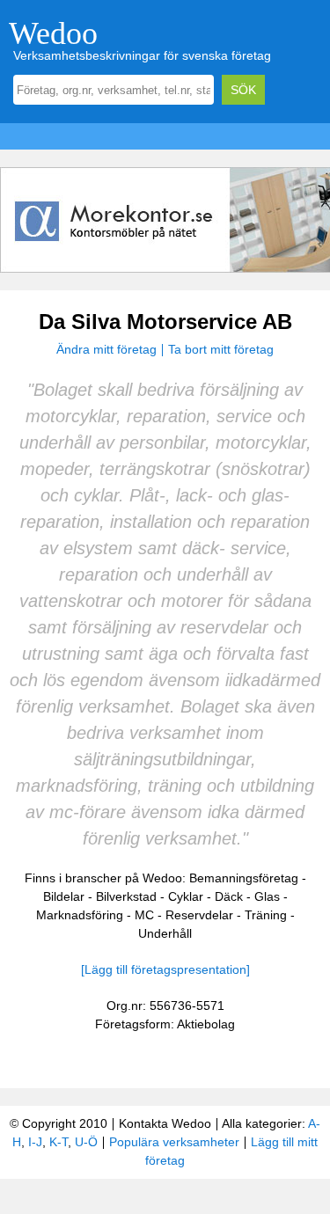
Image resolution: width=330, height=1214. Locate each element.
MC (144, 915)
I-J (35, 1142)
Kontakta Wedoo (165, 1123)
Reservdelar (199, 915)
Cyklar (185, 896)
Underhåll (165, 933)
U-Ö (86, 1142)
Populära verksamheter (174, 1142)
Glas (267, 896)
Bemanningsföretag (243, 878)
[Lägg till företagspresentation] (165, 969)
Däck (229, 896)
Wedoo (53, 33)
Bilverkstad (126, 896)
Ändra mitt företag (106, 349)
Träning (266, 915)
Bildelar (63, 896)
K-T (58, 1142)
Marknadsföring (79, 915)
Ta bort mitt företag (221, 349)
